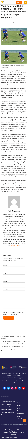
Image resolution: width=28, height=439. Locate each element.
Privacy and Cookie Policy (8, 412)
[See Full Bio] (19, 246)
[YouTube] (23, 388)
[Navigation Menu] (25, 2)
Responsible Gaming (6, 409)
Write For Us (20, 413)
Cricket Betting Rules (6, 404)
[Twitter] (8, 388)
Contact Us (20, 403)
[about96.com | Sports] (2, 2)
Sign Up (19, 2)
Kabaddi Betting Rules (6, 407)
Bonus (19, 405)
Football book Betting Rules (8, 401)
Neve (2, 437)
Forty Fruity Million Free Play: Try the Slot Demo (13, 343)
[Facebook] (4, 388)
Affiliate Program (21, 418)
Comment (6, 289)
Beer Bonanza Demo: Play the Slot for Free (12, 346)
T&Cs (2, 415)
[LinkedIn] (19, 388)
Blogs (18, 416)
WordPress (14, 437)
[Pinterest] (15, 388)
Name (5, 265)
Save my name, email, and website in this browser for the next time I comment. (13, 313)
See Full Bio (15, 246)
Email (4, 273)
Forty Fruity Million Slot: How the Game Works (13, 341)
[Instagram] (12, 388)
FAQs (18, 408)
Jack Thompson (6, 22)
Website (5, 281)
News (18, 410)
